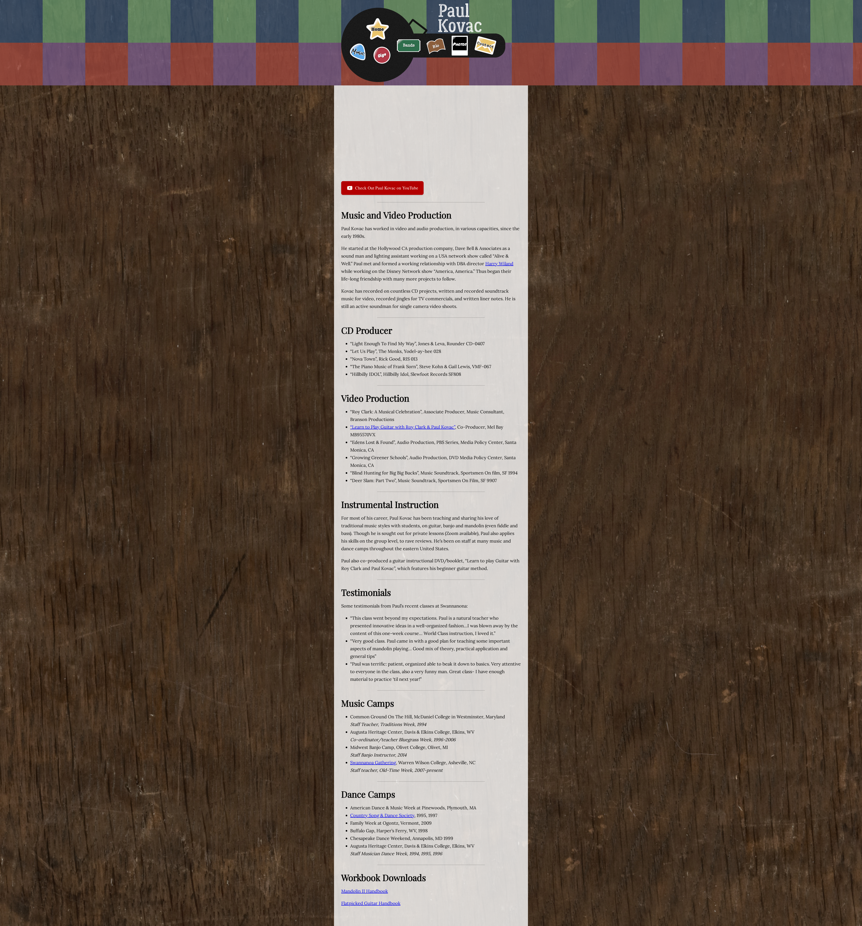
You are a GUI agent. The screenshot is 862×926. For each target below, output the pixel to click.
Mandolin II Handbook (364, 891)
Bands (409, 46)
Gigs (382, 55)
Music (358, 52)
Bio (436, 45)
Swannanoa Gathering (373, 762)
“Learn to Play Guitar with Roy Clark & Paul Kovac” (402, 427)
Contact (486, 45)
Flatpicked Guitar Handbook (370, 903)
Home (377, 29)
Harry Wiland (499, 263)
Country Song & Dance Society (382, 815)
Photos (459, 44)
